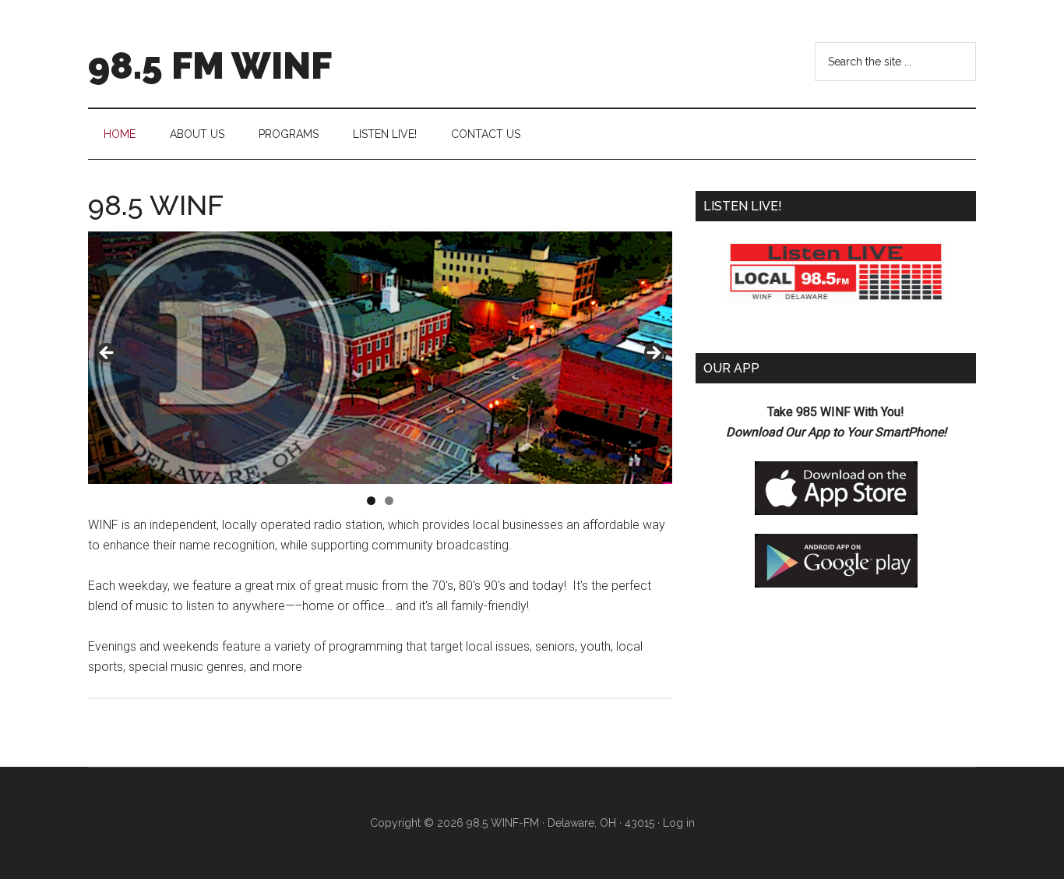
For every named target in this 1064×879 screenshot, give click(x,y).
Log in (679, 823)
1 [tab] (371, 500)
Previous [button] (107, 353)
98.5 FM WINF (210, 65)
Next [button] (652, 353)
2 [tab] (389, 500)
